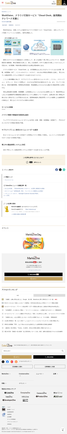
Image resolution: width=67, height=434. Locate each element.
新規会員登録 (34, 274)
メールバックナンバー (34, 270)
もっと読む (7, 195)
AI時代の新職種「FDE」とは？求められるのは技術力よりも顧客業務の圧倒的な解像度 (28, 324)
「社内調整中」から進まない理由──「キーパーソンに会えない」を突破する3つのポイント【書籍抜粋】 (33, 310)
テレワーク (17, 25)
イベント (22, 383)
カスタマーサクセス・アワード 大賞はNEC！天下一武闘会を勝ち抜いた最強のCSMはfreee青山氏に (32, 306)
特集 (3, 383)
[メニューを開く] (2, 2)
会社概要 (9, 416)
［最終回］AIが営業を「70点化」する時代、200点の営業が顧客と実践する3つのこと (28, 328)
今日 (18, 295)
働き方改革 (4, 25)
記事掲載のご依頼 (50, 366)
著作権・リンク (11, 409)
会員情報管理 (10, 412)
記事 (54, 374)
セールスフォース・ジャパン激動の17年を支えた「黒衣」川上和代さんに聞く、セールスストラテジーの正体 (35, 313)
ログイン (34, 279)
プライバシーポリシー (12, 421)
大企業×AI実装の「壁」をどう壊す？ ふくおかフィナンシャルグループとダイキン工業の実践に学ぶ (32, 321)
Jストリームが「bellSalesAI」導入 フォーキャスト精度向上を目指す (24, 191)
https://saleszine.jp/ (30, 209)
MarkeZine (5, 374)
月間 (49, 295)
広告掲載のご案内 (17, 366)
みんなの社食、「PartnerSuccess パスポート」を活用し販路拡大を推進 (24, 188)
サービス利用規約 (11, 419)
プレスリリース (9, 180)
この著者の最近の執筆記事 (18, 214)
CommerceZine (24, 374)
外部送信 (9, 424)
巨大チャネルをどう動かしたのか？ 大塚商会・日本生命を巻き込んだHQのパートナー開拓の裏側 (31, 303)
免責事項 (9, 414)
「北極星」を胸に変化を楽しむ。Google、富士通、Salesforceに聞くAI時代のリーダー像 (29, 299)
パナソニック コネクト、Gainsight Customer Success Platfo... (22, 193)
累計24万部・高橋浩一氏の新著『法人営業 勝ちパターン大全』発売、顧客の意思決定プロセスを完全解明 (33, 331)
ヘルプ (8, 407)
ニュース (39, 374)
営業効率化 (11, 25)
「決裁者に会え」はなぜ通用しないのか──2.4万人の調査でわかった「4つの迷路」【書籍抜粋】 (31, 317)
